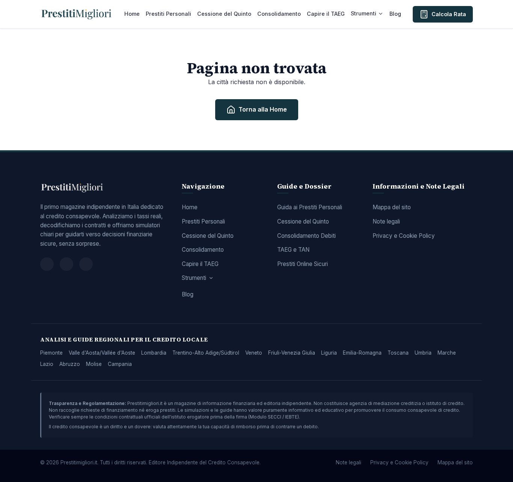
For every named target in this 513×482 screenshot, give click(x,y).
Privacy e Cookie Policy (404, 235)
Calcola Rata (449, 14)
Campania (120, 364)
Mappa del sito (392, 207)
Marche (447, 353)
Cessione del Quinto (224, 14)
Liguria (329, 353)
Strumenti (363, 13)
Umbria (423, 353)
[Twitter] (66, 264)
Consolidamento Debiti (306, 235)
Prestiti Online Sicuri (302, 263)
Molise (94, 364)
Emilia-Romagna (362, 353)
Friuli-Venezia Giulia (291, 353)
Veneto (253, 353)
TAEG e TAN (293, 249)
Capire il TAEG (326, 14)
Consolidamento (279, 14)
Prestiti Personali (168, 14)
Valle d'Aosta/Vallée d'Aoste (102, 353)
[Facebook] (47, 264)
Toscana (398, 353)
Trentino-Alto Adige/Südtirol (205, 353)
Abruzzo (69, 364)
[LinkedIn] (86, 264)
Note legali (386, 221)
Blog (395, 14)
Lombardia (153, 353)
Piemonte (51, 353)
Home (132, 14)
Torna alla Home (262, 109)
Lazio (46, 364)
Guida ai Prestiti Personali (309, 207)
